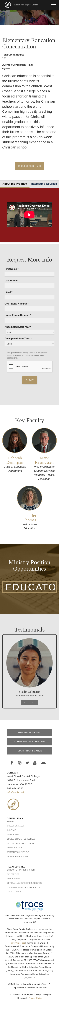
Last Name (11, 280)
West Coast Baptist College (26, 5)
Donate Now (13, 835)
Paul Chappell (14, 879)
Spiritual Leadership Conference (24, 883)
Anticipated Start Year (18, 327)
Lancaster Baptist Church (21, 870)
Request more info (29, 732)
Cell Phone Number (16, 303)
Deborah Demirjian (14, 460)
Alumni (10, 821)
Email (8, 292)
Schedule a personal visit (29, 741)
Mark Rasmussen (44, 460)
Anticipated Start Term (18, 338)
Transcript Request (17, 856)
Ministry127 (13, 874)
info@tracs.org (18, 943)
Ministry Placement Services (22, 843)
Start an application (30, 751)
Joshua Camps (14, 892)
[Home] (8, 4)
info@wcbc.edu (16, 792)
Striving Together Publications (23, 887)
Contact (11, 830)
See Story (29, 703)
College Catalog (16, 826)
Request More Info (29, 166)
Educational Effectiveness (21, 839)
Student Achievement (18, 852)
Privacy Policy (14, 848)
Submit (30, 380)
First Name (11, 269)
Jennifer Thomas (29, 517)
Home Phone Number (18, 315)
